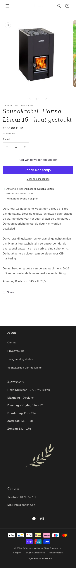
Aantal (6, 139)
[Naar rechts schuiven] (46, 99)
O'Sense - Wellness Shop (36, 548)
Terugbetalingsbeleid (20, 359)
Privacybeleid (15, 350)
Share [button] (11, 292)
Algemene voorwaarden (40, 558)
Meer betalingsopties (38, 179)
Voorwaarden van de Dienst (24, 367)
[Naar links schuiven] (30, 99)
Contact (12, 342)
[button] (7, 6)
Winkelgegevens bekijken (22, 198)
